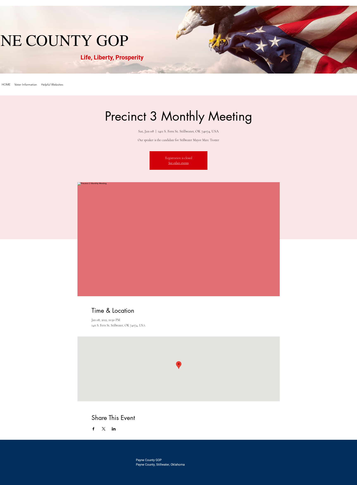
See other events (178, 163)
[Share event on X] (104, 428)
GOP (112, 39)
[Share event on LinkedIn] (114, 428)
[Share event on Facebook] (93, 428)
